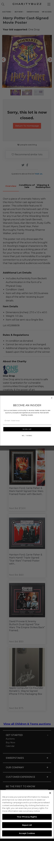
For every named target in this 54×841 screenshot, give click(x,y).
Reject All (27, 825)
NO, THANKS (27, 435)
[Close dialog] (51, 398)
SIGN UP (27, 429)
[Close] (50, 793)
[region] (27, 814)
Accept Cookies (27, 833)
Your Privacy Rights (27, 817)
